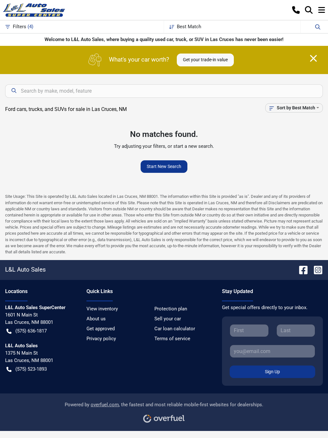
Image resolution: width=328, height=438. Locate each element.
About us (96, 319)
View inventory (102, 309)
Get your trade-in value (205, 59)
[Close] (313, 58)
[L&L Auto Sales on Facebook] (300, 269)
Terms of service (172, 338)
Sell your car (167, 319)
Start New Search (164, 166)
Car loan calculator (174, 329)
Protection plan (170, 309)
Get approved (100, 329)
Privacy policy (101, 338)
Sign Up (272, 371)
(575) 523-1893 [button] (31, 369)
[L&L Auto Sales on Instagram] (315, 269)
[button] (296, 10)
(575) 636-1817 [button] (31, 331)
